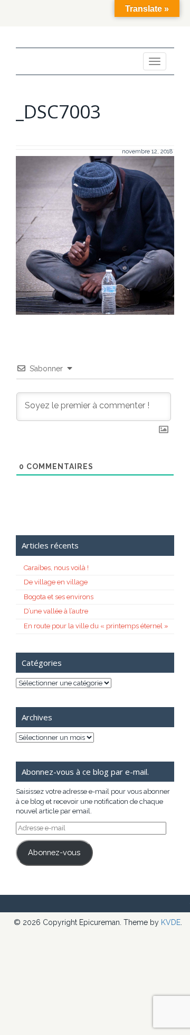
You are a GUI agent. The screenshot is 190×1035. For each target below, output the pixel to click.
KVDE (170, 922)
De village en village (56, 582)
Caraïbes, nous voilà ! (56, 568)
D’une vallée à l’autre (56, 611)
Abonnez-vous (54, 852)
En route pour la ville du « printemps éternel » (96, 626)
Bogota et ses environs (58, 597)
